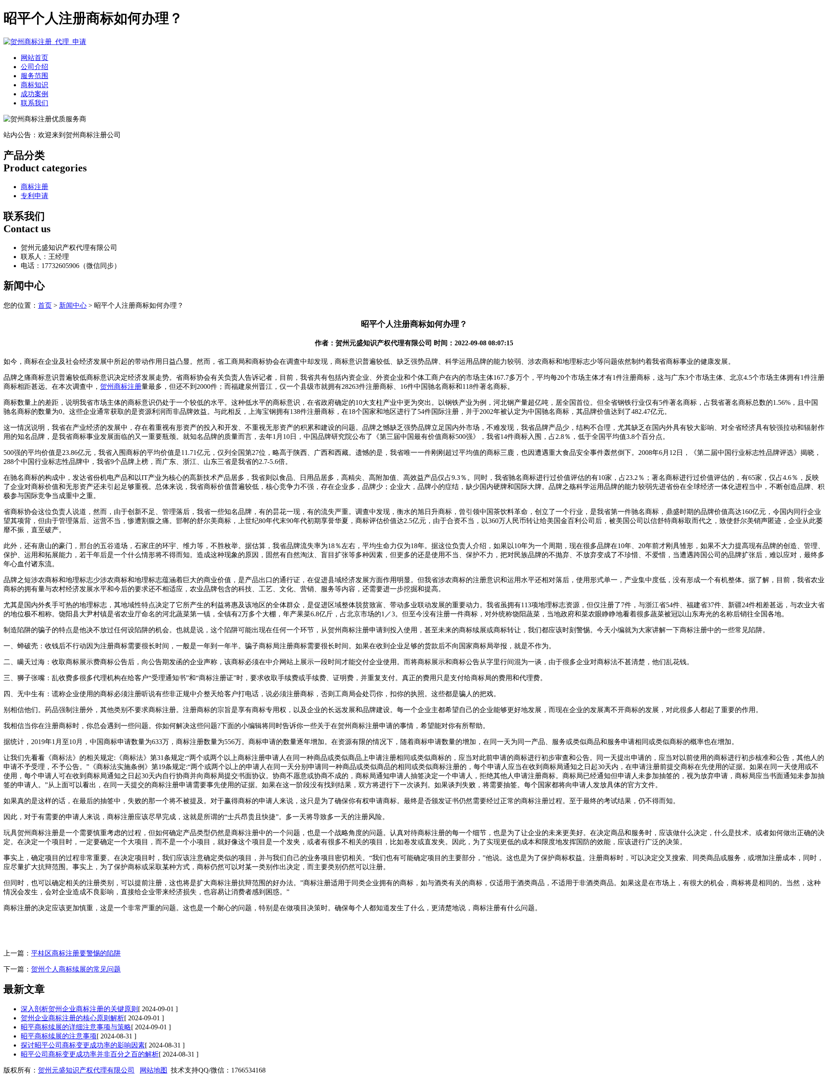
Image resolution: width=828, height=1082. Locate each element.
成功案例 (34, 94)
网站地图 (153, 1070)
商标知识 (34, 84)
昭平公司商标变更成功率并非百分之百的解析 (90, 1054)
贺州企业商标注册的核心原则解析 (72, 1018)
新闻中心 (73, 305)
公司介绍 (34, 66)
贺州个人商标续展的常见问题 (76, 969)
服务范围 (34, 75)
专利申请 (34, 195)
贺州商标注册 (120, 386)
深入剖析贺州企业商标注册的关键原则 (79, 1009)
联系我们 (34, 103)
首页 (45, 305)
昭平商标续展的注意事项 (59, 1036)
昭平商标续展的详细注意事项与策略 (76, 1027)
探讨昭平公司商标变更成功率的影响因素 (83, 1045)
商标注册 (34, 186)
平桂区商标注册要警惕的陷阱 (76, 953)
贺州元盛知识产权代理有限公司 (86, 1070)
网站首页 (34, 57)
